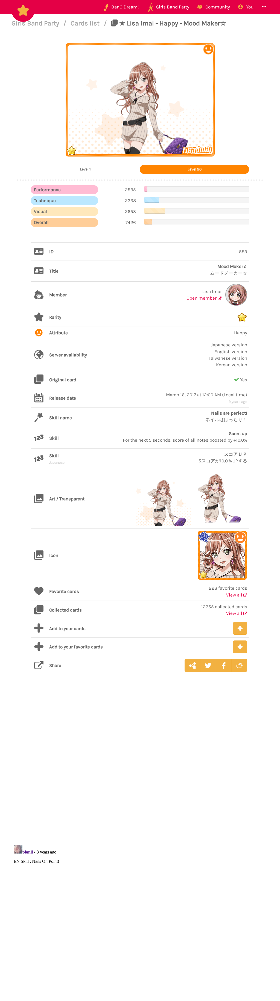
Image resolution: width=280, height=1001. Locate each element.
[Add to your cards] (240, 628)
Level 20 (195, 169)
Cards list (86, 23)
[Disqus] (140, 762)
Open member (202, 298)
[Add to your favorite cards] (240, 646)
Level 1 (85, 169)
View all (234, 595)
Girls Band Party (36, 23)
